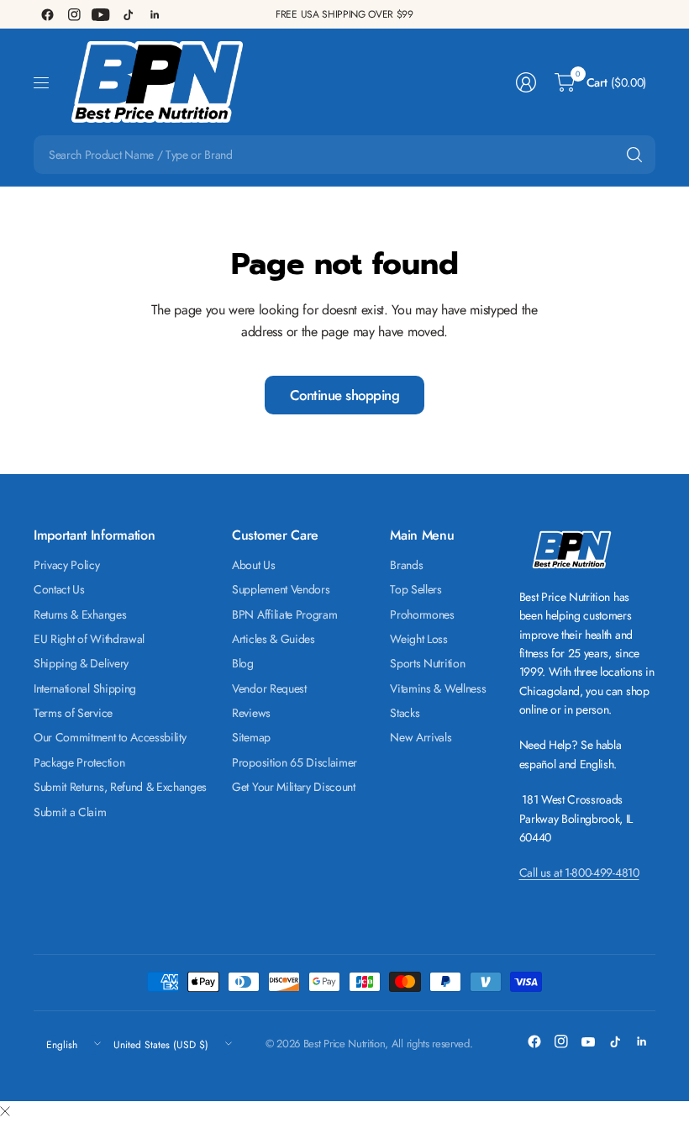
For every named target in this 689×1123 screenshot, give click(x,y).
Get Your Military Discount (293, 786)
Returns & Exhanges (80, 614)
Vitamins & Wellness (438, 688)
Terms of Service (73, 712)
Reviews (251, 712)
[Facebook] (47, 14)
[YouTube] (100, 14)
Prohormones (422, 614)
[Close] (5, 1112)
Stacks (404, 712)
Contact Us (59, 589)
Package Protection (79, 762)
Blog (243, 663)
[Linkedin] (154, 14)
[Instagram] (73, 14)
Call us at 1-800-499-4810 (579, 872)
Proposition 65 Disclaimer (294, 762)
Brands (406, 564)
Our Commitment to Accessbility (110, 737)
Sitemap (251, 737)
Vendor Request (269, 688)
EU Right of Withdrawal (89, 638)
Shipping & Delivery (81, 663)
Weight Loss (418, 638)
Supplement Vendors (280, 589)
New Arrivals (420, 737)
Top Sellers (415, 589)
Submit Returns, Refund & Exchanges (120, 786)
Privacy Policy (67, 564)
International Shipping (85, 688)
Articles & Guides (273, 638)
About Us (253, 564)
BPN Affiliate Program (284, 614)
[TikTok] (127, 14)
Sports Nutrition (427, 663)
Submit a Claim (70, 812)
